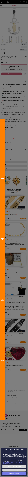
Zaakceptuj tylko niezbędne (14, 466)
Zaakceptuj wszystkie (14, 473)
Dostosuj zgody (14, 470)
